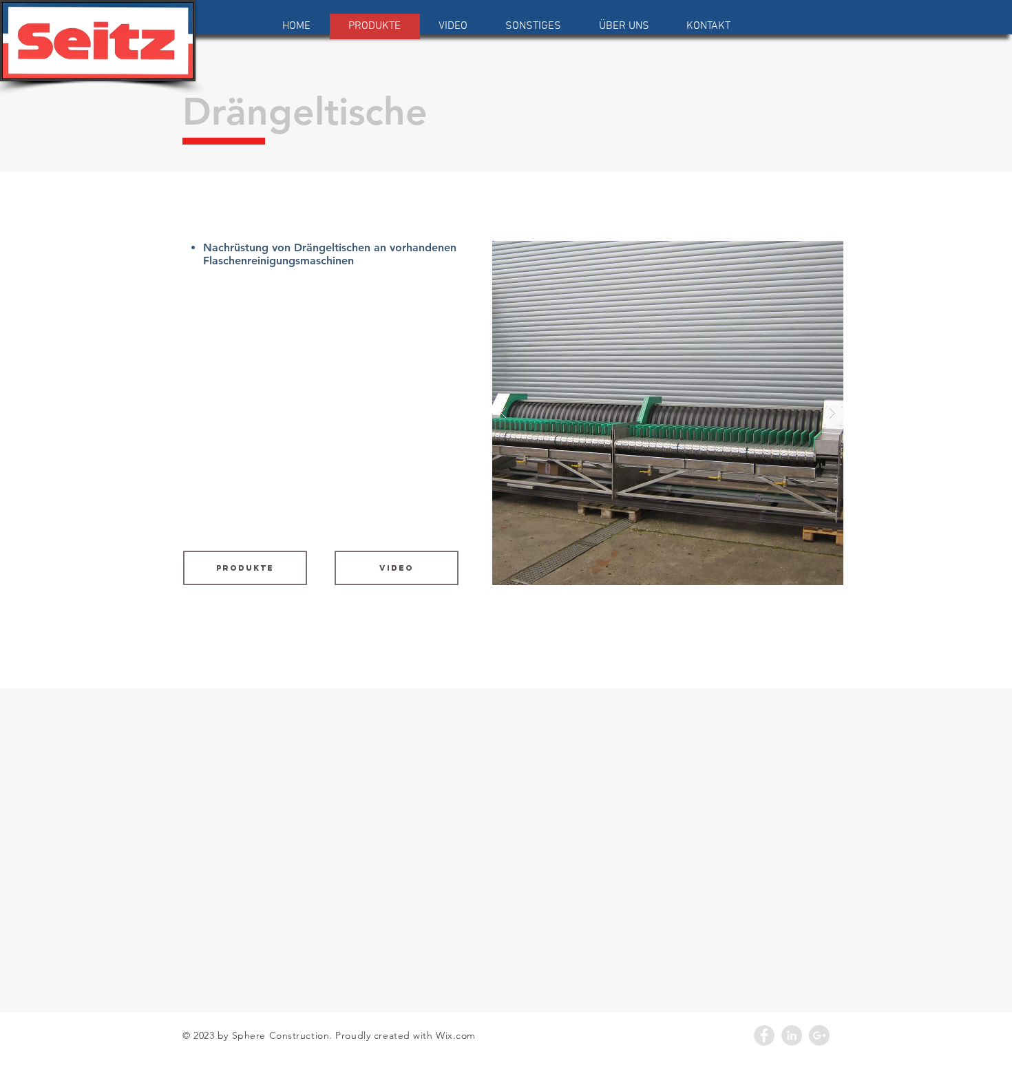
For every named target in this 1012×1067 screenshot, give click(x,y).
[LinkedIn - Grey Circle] (791, 1035)
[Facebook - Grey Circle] (764, 1035)
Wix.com (456, 1035)
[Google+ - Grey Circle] (819, 1035)
